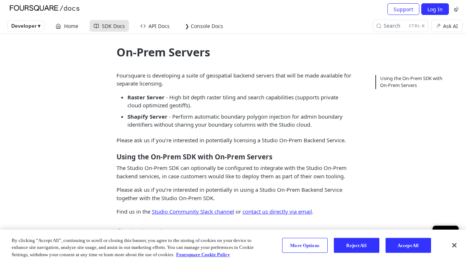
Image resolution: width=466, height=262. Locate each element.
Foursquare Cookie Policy (203, 254)
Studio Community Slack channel (193, 211)
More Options (304, 245)
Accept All (408, 245)
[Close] (454, 245)
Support (403, 9)
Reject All (356, 245)
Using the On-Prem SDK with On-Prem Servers (411, 82)
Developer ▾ (25, 26)
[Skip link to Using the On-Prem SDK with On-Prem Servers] (111, 157)
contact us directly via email (277, 211)
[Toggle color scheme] (456, 9)
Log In (435, 9)
